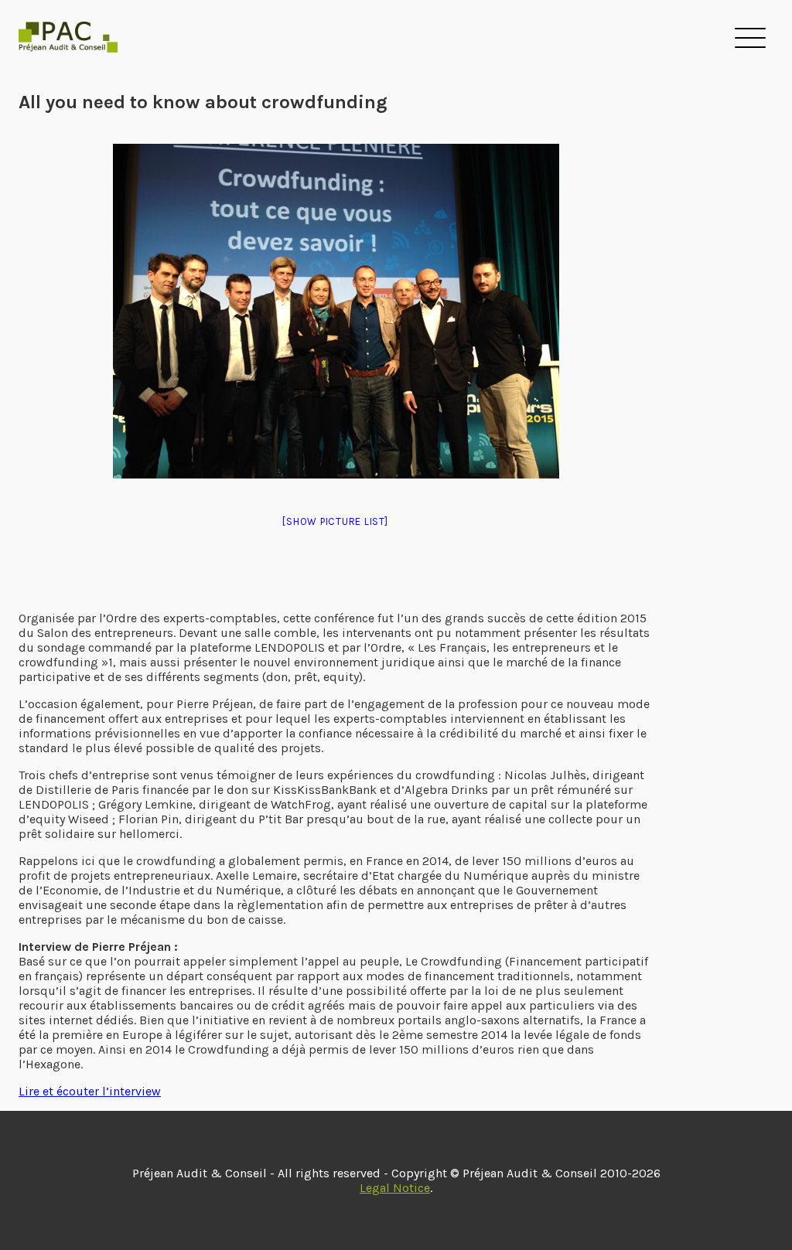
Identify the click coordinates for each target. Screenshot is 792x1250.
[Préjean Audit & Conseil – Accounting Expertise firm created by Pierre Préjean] (68, 39)
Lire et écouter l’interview (90, 1091)
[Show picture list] (334, 521)
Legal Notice (395, 1187)
